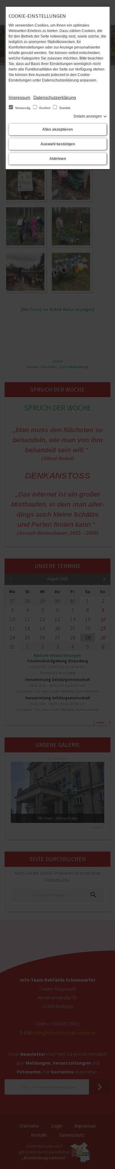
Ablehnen (57, 159)
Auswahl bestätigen (57, 144)
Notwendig (22, 108)
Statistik (64, 108)
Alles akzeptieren (57, 129)
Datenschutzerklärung (54, 97)
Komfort (44, 108)
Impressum (19, 97)
